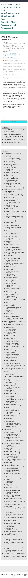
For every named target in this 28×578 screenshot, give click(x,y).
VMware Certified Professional (11, 465)
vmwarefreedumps (9, 60)
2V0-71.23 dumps (10, 432)
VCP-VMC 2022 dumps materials (12, 443)
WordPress (10, 574)
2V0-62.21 (8, 349)
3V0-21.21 (8, 261)
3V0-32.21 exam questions (18, 48)
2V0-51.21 (8, 334)
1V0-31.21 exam (9, 200)
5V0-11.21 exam (9, 276)
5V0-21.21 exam (9, 285)
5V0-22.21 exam (10, 296)
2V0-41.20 (8, 388)
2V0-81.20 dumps (10, 526)
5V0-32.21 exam (10, 315)
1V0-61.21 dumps (10, 327)
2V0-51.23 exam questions (12, 470)
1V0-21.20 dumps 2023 (11, 236)
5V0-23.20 (8, 302)
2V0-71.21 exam (9, 169)
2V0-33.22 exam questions (12, 451)
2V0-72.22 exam (10, 182)
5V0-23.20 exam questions (12, 307)
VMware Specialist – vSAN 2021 (11, 534)
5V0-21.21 (8, 282)
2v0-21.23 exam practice (12, 257)
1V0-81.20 (8, 515)
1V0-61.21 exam (9, 330)
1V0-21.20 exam (9, 238)
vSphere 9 (8, 464)
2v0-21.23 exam (9, 255)
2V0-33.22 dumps (10, 446)
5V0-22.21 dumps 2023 (11, 294)
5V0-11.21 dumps (10, 274)
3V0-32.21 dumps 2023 (17, 47)
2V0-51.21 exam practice (12, 340)
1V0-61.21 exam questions (12, 332)
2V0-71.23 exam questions (12, 436)
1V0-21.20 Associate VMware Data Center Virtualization (14, 232)
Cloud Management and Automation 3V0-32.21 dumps (14, 61)
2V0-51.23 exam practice (12, 468)
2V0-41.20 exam (10, 392)
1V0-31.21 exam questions (12, 202)
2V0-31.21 (8, 203)
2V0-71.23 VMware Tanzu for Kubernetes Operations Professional (15, 439)
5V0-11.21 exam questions (12, 277)
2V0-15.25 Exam (10, 461)
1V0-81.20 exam (9, 522)
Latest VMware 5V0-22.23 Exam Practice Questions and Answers (14, 140)
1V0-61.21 (8, 323)
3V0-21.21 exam (9, 269)
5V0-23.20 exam (10, 305)
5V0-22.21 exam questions (12, 298)
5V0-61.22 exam (10, 489)
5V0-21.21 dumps (10, 283)
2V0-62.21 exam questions (12, 354)
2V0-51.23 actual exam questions (14, 467)
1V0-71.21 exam (9, 163)
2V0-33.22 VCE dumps (11, 457)
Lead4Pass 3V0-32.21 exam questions (10, 76)
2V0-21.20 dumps (10, 243)
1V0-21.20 (8, 230)
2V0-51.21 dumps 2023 (11, 337)
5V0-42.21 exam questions (12, 423)
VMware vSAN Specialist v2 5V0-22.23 (15, 501)
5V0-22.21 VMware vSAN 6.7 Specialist (15, 299)
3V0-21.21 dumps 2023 (11, 268)
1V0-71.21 (8, 156)
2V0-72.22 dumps (10, 177)
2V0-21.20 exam (10, 246)
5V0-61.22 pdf (9, 497)
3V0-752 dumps (10, 360)
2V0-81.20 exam (10, 528)
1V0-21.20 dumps (10, 235)
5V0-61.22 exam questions (12, 494)
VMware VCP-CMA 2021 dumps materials (14, 553)
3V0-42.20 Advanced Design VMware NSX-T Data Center (15, 400)
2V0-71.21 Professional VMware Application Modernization (13, 173)
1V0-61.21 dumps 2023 (11, 329)
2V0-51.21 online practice (12, 343)
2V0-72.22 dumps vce (11, 180)
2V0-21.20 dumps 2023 (11, 244)
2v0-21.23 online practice (12, 260)
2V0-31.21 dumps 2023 (11, 207)
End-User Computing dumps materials (14, 321)
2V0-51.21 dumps (10, 335)
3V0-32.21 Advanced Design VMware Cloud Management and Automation (14, 44)
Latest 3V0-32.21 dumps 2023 (19, 69)
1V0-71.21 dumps (10, 161)
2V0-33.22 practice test (12, 456)
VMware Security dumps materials (12, 514)
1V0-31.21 (8, 192)
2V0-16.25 (8, 462)
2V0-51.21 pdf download (12, 345)
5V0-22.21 (8, 291)
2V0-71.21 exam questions (12, 171)
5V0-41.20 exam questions (12, 414)
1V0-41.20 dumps (10, 384)
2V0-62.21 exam (10, 352)
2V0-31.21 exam (9, 208)
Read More (5, 111)
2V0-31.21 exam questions (12, 210)
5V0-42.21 (8, 418)
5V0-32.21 (8, 312)
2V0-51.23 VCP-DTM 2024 (12, 473)
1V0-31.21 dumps (10, 197)
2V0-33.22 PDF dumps (11, 454)
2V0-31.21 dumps (10, 205)
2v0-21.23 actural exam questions (14, 252)
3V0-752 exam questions (12, 363)
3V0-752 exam (9, 362)
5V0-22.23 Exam (10, 481)
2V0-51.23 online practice (12, 472)
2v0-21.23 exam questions (12, 258)
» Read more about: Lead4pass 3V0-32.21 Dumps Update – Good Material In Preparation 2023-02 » (13, 106)
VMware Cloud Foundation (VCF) (12, 504)
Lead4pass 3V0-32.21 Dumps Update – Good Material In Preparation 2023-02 (12, 56)
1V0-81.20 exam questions (12, 523)
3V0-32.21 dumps (7, 47)
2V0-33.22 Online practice (12, 453)
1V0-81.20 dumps (10, 520)
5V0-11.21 (8, 272)
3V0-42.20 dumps (10, 403)
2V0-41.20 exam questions (12, 393)
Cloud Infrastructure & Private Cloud (13, 188)
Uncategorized (7, 428)
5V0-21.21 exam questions (12, 287)
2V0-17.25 (8, 506)
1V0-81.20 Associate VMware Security (15, 517)
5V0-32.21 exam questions (12, 316)
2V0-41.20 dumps (10, 390)
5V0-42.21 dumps (10, 420)
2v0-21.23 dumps (10, 254)
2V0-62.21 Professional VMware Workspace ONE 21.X (14, 356)
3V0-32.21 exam (7, 48)
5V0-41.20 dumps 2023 (11, 410)
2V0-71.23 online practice (12, 437)
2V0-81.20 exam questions (12, 530)
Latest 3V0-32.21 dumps (7, 69)
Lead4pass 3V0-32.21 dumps (8, 72)
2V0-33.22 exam (10, 448)
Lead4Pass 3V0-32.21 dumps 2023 (9, 74)
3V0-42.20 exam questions (12, 406)
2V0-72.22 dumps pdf (11, 178)
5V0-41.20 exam (10, 412)
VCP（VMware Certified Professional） (13, 459)
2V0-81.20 (8, 525)
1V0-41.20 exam (10, 385)
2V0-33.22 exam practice (12, 450)
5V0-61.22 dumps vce (11, 487)
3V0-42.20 (8, 398)
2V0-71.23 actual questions (12, 431)
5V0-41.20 (8, 407)
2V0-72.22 (8, 175)
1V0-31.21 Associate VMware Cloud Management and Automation (14, 195)
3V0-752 (8, 359)
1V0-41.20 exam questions (12, 387)
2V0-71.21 (8, 166)
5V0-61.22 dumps (10, 484)
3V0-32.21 (5, 42)
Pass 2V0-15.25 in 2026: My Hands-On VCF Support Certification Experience (14, 133)
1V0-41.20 (8, 379)
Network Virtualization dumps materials (14, 376)
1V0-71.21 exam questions (12, 164)
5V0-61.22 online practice (12, 495)
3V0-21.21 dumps (10, 266)
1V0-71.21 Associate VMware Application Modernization (13, 159)
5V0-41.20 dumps (10, 409)
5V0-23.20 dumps (10, 304)
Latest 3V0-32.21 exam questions (9, 71)
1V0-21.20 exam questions (12, 240)
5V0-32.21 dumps (10, 313)
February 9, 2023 (18, 60)
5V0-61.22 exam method (12, 490)
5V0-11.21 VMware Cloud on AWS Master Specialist (14, 279)
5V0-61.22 (8, 483)
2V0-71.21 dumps (10, 167)
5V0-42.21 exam (10, 421)
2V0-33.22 (8, 445)
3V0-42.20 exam (10, 404)
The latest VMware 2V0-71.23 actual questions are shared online (13, 143)
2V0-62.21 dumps (10, 351)
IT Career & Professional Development (14, 368)
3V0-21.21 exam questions (12, 271)
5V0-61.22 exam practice (12, 492)
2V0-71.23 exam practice (12, 434)
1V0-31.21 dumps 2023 (11, 199)
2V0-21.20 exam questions (12, 247)
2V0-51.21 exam (9, 338)
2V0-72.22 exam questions (12, 183)
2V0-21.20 (8, 241)
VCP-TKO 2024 (7, 429)
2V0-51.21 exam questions (12, 341)
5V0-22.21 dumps (10, 293)
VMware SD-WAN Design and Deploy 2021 (14, 508)
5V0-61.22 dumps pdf (11, 486)
